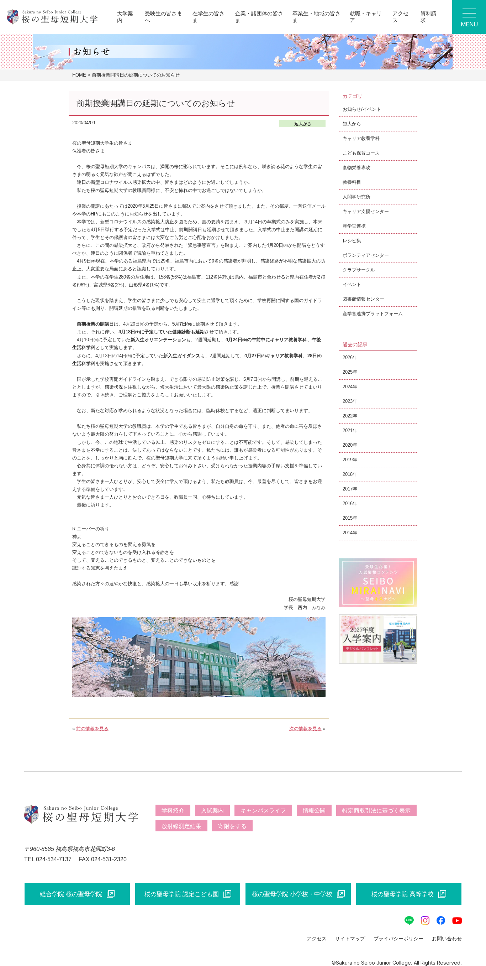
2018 (348, 474)
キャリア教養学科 (361, 138)
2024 (348, 386)
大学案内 (125, 16)
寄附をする (232, 826)
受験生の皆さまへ (163, 16)
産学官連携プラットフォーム (373, 313)
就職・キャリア (366, 16)
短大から (352, 123)
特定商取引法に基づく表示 (376, 810)
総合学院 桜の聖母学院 (71, 894)
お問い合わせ (447, 938)
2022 (348, 416)
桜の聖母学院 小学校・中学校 (292, 894)
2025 (348, 372)
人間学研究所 (356, 196)
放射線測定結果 (181, 826)
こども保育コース (361, 153)
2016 (348, 503)
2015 (348, 518)
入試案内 (212, 810)
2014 (348, 532)
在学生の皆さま (208, 16)
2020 (348, 445)
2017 (348, 489)
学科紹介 (173, 810)
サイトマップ (350, 938)
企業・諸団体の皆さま (259, 16)
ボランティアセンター (366, 255)
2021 (348, 430)
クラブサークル (359, 269)
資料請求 (429, 16)
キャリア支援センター (366, 211)
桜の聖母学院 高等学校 (402, 894)
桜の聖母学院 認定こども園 (181, 894)
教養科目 (352, 182)
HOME (79, 75)
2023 (348, 401)
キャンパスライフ (263, 810)
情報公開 (314, 810)
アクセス (400, 16)
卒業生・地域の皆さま (316, 16)
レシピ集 (352, 240)
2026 (348, 357)
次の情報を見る (305, 728)
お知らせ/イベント (362, 109)
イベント (352, 284)
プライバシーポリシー (398, 938)
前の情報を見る (92, 728)
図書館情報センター (363, 299)
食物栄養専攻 (356, 167)
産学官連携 (354, 226)
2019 (348, 459)
